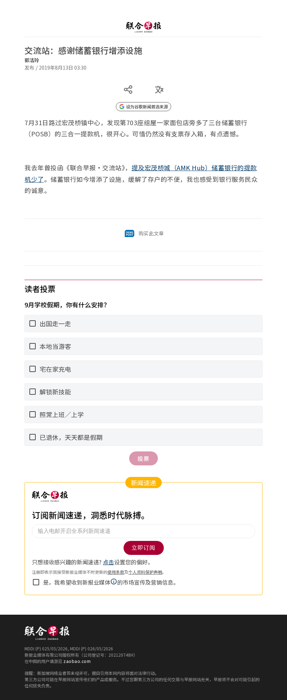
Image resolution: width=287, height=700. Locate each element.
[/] (143, 27)
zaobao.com (77, 661)
